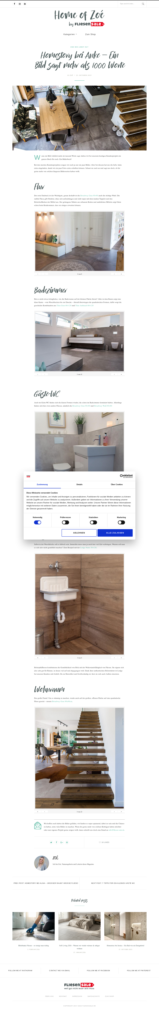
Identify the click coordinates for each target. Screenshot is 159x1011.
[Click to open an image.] (79, 118)
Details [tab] (79, 485)
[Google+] (62, 842)
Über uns (49, 996)
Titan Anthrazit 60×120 (84, 305)
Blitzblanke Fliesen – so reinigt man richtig (33, 945)
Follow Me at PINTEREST (139, 970)
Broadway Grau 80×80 (89, 195)
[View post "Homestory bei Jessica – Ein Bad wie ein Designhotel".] (125, 926)
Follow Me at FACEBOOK (98, 970)
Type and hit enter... (127, 4)
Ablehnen (79, 533)
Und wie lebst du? (79, 47)
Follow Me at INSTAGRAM (20, 970)
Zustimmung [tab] (42, 485)
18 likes (105, 842)
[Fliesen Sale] (79, 18)
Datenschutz (94, 996)
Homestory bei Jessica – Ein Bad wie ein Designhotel (125, 945)
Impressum (77, 996)
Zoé (70, 75)
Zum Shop (90, 34)
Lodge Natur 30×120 (88, 547)
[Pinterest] (25, 4)
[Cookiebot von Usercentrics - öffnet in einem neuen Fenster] (122, 476)
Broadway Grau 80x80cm (62, 701)
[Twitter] (51, 842)
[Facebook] (14, 4)
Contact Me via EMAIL (59, 970)
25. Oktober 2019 (84, 75)
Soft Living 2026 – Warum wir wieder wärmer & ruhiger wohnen (79, 947)
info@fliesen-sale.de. (117, 830)
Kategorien (69, 34)
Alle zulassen (115, 533)
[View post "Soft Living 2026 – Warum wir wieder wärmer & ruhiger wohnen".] (79, 926)
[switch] (65, 522)
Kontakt (63, 996)
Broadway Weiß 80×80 (103, 405)
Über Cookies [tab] (117, 485)
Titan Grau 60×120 (64, 305)
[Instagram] (20, 4)
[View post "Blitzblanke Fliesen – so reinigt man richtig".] (33, 926)
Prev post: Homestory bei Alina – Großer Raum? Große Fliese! (46, 883)
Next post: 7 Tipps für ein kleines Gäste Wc (113, 883)
